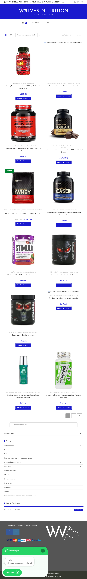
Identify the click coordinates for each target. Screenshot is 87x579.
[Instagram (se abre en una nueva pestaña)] (78, 2)
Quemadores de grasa (19, 83)
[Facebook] (9, 532)
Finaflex (13, 272)
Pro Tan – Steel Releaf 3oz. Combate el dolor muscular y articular (23, 396)
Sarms (6, 491)
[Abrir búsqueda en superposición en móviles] (56, 22)
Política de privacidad (52, 573)
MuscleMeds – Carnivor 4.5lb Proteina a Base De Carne (23, 150)
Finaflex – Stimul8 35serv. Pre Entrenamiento (23, 275)
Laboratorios (9, 433)
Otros (30, 392)
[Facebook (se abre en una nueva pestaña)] (75, 2)
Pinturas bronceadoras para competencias (61, 295)
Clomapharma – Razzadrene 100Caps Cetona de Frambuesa (23, 87)
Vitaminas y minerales (70, 392)
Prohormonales (10, 470)
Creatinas (8, 450)
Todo (80, 35)
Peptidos (7, 487)
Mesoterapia (9, 475)
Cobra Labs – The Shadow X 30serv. (64, 275)
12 (73, 35)
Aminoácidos (9, 445)
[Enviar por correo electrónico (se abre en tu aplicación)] (81, 2)
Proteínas (77, 83)
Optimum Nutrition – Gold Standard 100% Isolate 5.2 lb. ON (64, 151)
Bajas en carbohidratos (53, 83)
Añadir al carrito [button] (23, 98)
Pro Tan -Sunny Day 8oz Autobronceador (63, 298)
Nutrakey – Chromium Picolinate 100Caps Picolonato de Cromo (63, 396)
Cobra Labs (53, 272)
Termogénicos (30, 83)
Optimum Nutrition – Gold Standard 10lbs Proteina (23, 214)
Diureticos (8, 483)
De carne (63, 83)
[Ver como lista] (11, 35)
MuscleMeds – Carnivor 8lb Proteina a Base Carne (64, 86)
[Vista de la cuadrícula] (6, 35)
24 (76, 35)
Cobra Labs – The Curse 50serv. (23, 335)
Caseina (53, 209)
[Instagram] (16, 532)
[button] (43, 551)
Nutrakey (53, 392)
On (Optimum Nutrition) (66, 146)
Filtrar (78, 510)
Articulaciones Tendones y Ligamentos (17, 392)
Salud (39, 392)
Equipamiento (9, 479)
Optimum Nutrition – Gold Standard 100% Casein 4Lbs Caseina (63, 214)
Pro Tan (76, 295)
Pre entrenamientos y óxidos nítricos (26, 272)
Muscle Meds (70, 83)
